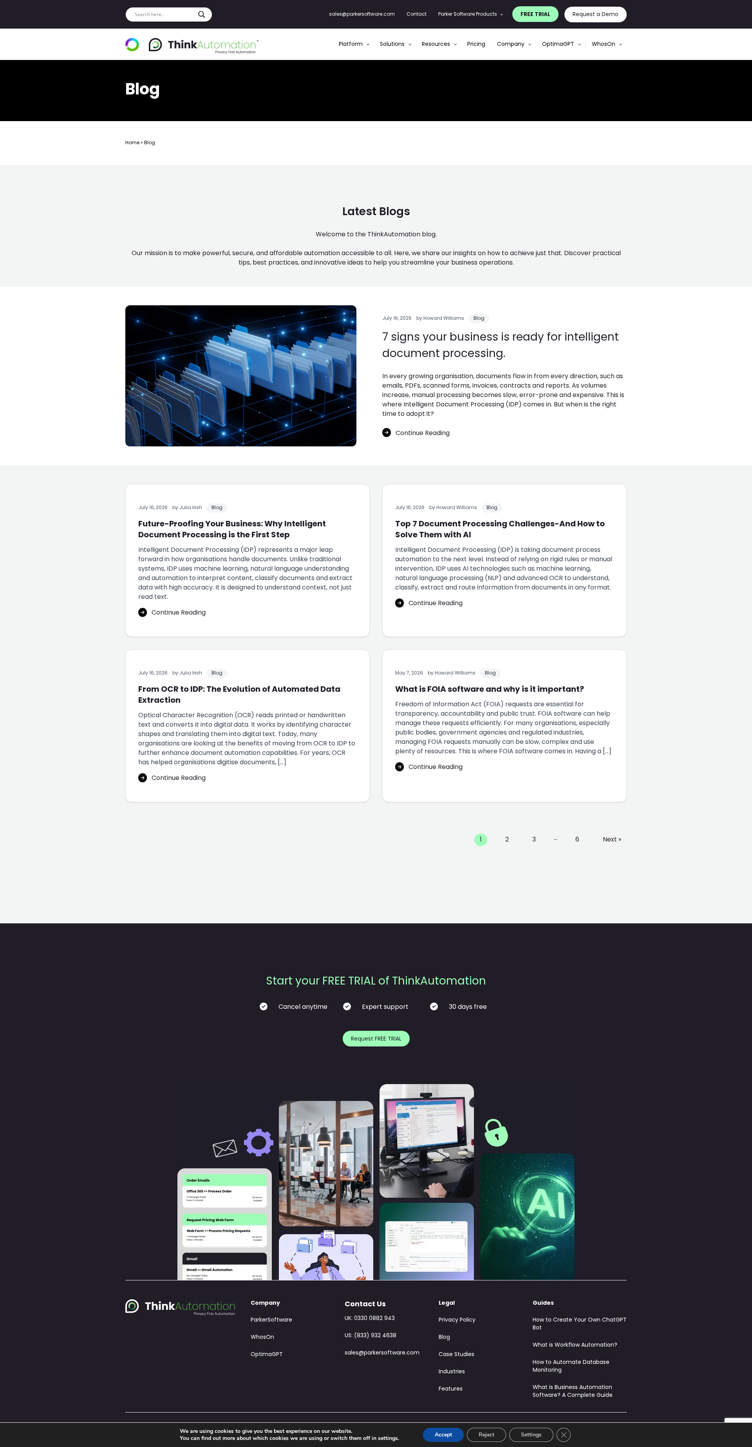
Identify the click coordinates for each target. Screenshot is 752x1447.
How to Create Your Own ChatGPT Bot (580, 1324)
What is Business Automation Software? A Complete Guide (573, 1391)
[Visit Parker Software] (134, 46)
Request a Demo (595, 14)
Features (451, 1389)
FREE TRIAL (535, 14)
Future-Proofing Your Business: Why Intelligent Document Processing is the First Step (232, 530)
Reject (486, 1434)
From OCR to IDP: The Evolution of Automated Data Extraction (239, 695)
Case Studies (456, 1354)
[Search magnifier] (201, 14)
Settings (531, 1434)
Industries (452, 1371)
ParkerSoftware (271, 1320)
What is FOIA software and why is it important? (489, 689)
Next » (612, 840)
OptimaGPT (267, 1354)
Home (132, 143)
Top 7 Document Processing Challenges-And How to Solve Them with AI (500, 530)
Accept (443, 1434)
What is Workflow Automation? (575, 1345)
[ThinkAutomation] (203, 46)
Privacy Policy (457, 1320)
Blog (479, 319)
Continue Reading (423, 433)
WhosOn (262, 1337)
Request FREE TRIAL (376, 1039)
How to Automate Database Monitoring (571, 1366)
